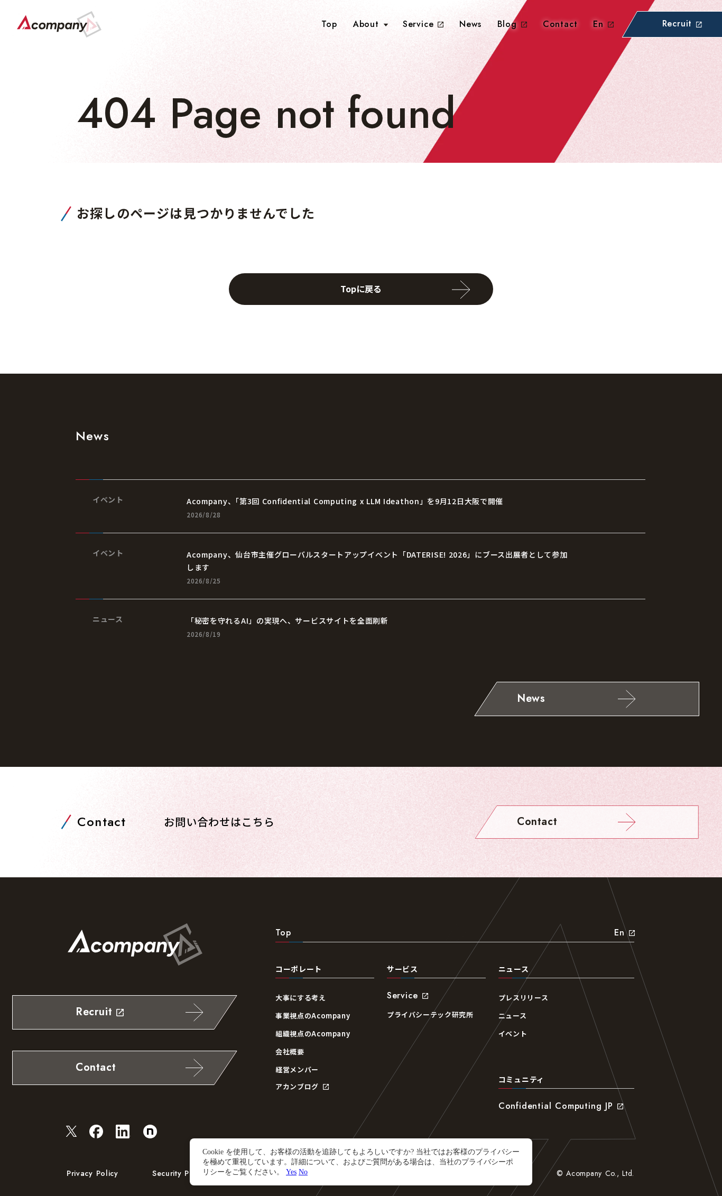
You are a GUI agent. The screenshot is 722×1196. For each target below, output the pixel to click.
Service (418, 24)
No (303, 1171)
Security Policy (179, 1173)
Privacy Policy (92, 1173)
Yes (291, 1171)
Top (283, 932)
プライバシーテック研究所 (430, 1014)
